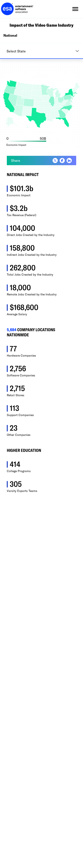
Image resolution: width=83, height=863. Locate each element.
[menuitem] (55, 160)
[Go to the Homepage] (17, 9)
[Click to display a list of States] (41, 51)
